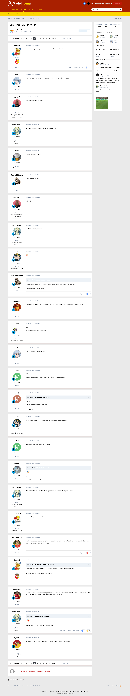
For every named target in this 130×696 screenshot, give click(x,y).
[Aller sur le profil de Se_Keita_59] (17, 544)
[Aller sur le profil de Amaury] (17, 307)
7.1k (18, 653)
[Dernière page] (59, 38)
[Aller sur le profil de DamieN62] (17, 595)
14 (49, 38)
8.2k (17, 166)
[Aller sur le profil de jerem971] (17, 103)
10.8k (17, 385)
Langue (44, 691)
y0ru (17, 151)
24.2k (17, 604)
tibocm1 (17, 45)
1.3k (17, 478)
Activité (31, 9)
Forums (10, 14)
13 (46, 38)
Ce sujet (114, 9)
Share (74, 31)
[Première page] (10, 38)
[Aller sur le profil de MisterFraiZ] (17, 131)
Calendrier (19, 14)
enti (16, 74)
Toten (16, 251)
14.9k (17, 316)
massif (16, 393)
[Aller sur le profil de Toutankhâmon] (17, 181)
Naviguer (23, 9)
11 (40, 38)
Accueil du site (13, 9)
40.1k (17, 67)
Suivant (54, 38)
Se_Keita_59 (17, 537)
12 (43, 38)
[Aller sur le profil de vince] (17, 330)
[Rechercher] (120, 9)
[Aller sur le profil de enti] (17, 81)
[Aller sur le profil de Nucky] (17, 470)
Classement (40, 9)
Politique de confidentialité (63, 691)
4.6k (17, 528)
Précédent (15, 38)
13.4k (17, 140)
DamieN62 (17, 589)
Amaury (17, 301)
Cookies (85, 691)
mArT (17, 370)
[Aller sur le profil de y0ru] (17, 157)
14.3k (17, 112)
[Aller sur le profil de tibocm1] (17, 52)
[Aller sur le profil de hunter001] (17, 519)
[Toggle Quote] (28, 280)
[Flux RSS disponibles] (120, 686)
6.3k (17, 90)
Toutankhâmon (17, 175)
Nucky (16, 463)
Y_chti (16, 638)
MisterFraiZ (16, 125)
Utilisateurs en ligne (37, 14)
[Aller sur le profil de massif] (17, 399)
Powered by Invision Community (65, 693)
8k (17, 190)
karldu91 (75, 67)
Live (31, 32)
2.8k (17, 266)
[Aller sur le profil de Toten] (17, 257)
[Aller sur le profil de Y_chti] (17, 644)
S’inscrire (117, 3)
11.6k (17, 339)
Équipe (27, 14)
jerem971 (16, 97)
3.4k (17, 553)
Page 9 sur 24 (66, 38)
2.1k (17, 408)
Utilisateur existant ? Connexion (101, 3)
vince (17, 324)
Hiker (70, 67)
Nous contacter (77, 691)
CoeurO (19, 30)
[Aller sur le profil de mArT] (17, 377)
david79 (76, 553)
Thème (51, 691)
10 (37, 38)
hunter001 (17, 513)
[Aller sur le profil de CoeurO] (12, 31)
